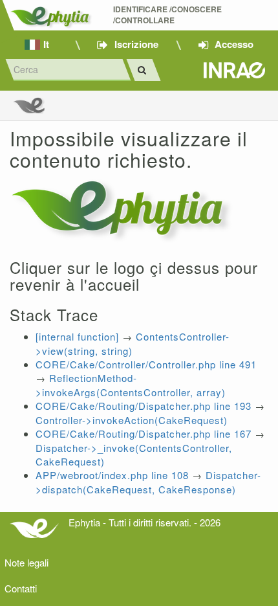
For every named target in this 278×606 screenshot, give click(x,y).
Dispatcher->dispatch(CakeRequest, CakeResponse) (148, 481)
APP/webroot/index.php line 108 (112, 475)
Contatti (21, 588)
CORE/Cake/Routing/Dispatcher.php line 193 (143, 405)
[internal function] (77, 336)
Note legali (26, 562)
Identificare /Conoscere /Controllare (168, 15)
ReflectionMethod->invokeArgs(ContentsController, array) (131, 384)
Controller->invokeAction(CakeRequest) (132, 420)
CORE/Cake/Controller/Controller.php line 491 (146, 364)
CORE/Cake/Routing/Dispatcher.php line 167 (143, 433)
